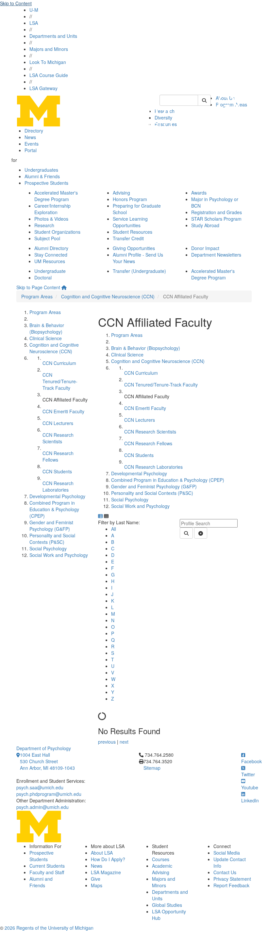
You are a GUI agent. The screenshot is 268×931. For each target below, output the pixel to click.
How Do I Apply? (108, 859)
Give (95, 879)
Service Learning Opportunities (130, 222)
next (124, 741)
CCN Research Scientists (58, 438)
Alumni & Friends (42, 176)
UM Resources (49, 261)
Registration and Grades (216, 212)
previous (107, 741)
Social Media (226, 852)
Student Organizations (57, 232)
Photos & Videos (51, 218)
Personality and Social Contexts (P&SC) (52, 538)
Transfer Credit (128, 238)
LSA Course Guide (48, 75)
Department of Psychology (43, 748)
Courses (160, 859)
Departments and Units (53, 36)
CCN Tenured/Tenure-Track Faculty (59, 381)
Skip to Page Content (38, 287)
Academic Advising (162, 869)
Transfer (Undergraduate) (139, 271)
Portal (31, 150)
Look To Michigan (47, 62)
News (30, 137)
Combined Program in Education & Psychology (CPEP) (54, 509)
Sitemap (151, 768)
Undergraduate (50, 271)
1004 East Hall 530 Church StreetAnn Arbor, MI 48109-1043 (47, 761)
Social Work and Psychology (58, 555)
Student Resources (132, 232)
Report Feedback (231, 885)
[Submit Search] (204, 100)
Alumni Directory (51, 248)
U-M (33, 10)
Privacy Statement (232, 879)
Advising (121, 192)
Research (44, 225)
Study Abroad (205, 225)
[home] (64, 287)
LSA (33, 23)
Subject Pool (47, 238)
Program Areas (37, 296)
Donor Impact (205, 248)
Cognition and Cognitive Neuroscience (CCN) (108, 296)
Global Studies (167, 905)
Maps (96, 885)
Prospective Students (46, 183)
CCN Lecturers (57, 423)
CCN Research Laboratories (58, 486)
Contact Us (224, 872)
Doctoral (43, 277)
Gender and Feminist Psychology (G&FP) (51, 525)
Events (32, 143)
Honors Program (130, 199)
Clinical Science (45, 338)
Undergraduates (41, 169)
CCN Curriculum (59, 363)
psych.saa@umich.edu (39, 787)
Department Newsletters (216, 254)
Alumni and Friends (41, 882)
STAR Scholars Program (216, 218)
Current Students (47, 865)
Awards (199, 192)
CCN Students (57, 471)
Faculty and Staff (46, 872)
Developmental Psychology (57, 496)
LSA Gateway (43, 88)
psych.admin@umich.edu (42, 807)
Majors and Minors (48, 49)
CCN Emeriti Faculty (63, 411)
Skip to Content (16, 3)
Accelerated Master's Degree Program (56, 195)
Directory (34, 130)
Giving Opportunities (134, 248)
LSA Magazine (106, 872)
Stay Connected (50, 254)
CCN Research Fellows (58, 456)
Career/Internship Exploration (52, 208)
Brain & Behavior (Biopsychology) (46, 328)
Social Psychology (48, 548)
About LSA (102, 852)
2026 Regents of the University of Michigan (49, 927)
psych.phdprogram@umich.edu (48, 794)
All (113, 529)
